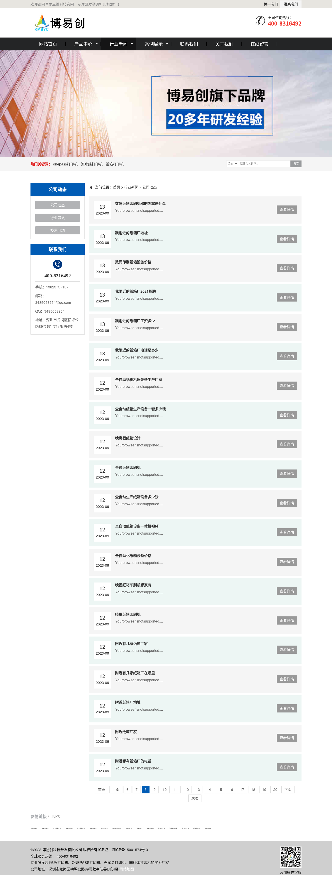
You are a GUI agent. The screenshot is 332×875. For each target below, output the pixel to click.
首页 (116, 187)
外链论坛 (139, 828)
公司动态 (57, 205)
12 (187, 789)
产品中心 (83, 43)
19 (264, 789)
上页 (115, 789)
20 (275, 789)
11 (176, 789)
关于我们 (271, 4)
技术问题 (57, 230)
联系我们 (291, 4)
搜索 (296, 163)
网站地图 (126, 869)
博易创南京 (208, 828)
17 (242, 789)
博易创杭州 (69, 828)
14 (209, 789)
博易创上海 (185, 828)
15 (220, 789)
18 (253, 789)
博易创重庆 (45, 828)
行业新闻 (119, 43)
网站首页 (48, 43)
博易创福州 (33, 828)
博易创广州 (129, 828)
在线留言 (259, 43)
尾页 (195, 798)
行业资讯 (57, 217)
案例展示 (154, 43)
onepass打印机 (65, 164)
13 (198, 789)
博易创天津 (104, 828)
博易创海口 (93, 828)
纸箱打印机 (115, 164)
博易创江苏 (161, 828)
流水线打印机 (92, 164)
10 (165, 789)
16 (231, 789)
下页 (288, 789)
